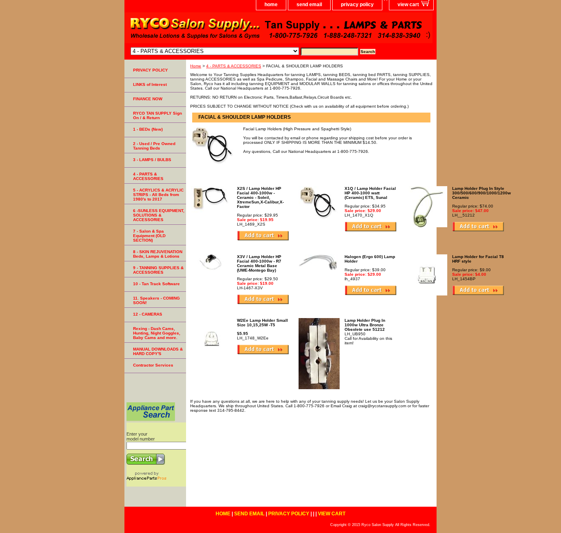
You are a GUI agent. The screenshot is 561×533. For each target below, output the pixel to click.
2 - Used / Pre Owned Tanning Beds (154, 145)
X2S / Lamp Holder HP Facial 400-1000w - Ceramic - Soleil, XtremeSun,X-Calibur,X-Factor (260, 197)
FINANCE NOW (147, 99)
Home (195, 66)
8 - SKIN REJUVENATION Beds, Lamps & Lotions (157, 253)
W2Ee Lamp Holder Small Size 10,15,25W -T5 (262, 322)
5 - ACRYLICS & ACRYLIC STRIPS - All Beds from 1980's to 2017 (158, 194)
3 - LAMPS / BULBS (152, 159)
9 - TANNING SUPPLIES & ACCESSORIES (158, 270)
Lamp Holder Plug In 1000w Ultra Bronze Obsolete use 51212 (365, 325)
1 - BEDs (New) (148, 129)
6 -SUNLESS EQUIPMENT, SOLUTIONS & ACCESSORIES (158, 215)
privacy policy (357, 4)
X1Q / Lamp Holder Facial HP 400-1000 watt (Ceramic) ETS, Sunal (370, 193)
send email (309, 4)
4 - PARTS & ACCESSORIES (233, 66)
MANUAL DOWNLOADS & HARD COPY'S (158, 351)
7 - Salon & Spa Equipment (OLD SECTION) (149, 235)
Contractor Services (153, 365)
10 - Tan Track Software (156, 283)
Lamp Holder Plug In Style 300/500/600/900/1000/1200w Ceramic (481, 193)
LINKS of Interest (150, 84)
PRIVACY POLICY (150, 70)
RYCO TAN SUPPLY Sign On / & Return (157, 115)
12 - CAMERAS (147, 314)
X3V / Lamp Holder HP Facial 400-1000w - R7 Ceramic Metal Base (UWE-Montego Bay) (259, 263)
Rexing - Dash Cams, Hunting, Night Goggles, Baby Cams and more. (156, 333)
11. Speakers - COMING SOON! (156, 300)
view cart (408, 4)
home (271, 4)
